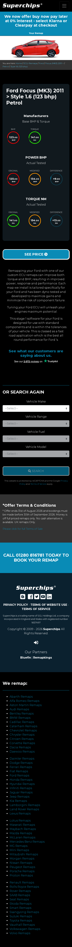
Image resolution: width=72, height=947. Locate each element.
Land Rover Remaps (24, 809)
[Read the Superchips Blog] (22, 597)
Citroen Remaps (22, 739)
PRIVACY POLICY (15, 604)
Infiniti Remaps (21, 788)
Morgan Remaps (22, 858)
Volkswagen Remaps (25, 929)
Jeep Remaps (19, 796)
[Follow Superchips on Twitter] (36, 597)
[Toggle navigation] (64, 5)
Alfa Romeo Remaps (24, 701)
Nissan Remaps (21, 862)
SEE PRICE (34, 254)
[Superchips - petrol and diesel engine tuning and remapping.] (36, 588)
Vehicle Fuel (36, 431)
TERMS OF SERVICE (36, 609)
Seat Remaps (19, 899)
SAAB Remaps (20, 895)
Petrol (6, 66)
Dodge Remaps (21, 762)
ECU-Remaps (30, 63)
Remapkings (42, 657)
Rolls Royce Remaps (24, 886)
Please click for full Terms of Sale (23, 528)
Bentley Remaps (22, 713)
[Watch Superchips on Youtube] (43, 597)
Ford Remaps (19, 775)
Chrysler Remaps (22, 734)
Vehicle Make (36, 401)
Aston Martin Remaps (26, 705)
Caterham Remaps (23, 726)
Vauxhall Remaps (22, 924)
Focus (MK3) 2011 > (54, 63)
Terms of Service (38, 484)
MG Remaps (18, 846)
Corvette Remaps (22, 743)
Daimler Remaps (22, 758)
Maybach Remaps (23, 829)
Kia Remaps (18, 801)
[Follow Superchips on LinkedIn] (49, 597)
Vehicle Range (36, 416)
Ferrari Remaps (21, 767)
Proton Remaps (21, 875)
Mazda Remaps (21, 833)
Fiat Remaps (19, 771)
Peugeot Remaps (22, 867)
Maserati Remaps (22, 824)
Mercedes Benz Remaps (27, 841)
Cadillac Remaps (22, 722)
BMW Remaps (20, 717)
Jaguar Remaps (21, 792)
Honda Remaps (21, 779)
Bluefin (25, 657)
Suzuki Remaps (21, 916)
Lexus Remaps (20, 813)
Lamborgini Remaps (25, 805)
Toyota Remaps (21, 920)
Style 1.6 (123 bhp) (19, 66)
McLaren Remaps (22, 837)
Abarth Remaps (21, 696)
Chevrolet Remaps (23, 730)
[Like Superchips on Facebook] (30, 597)
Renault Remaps (22, 882)
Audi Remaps (19, 709)
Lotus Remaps (20, 820)
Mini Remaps (19, 850)
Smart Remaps (20, 908)
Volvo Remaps (20, 933)
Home (19, 63)
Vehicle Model (36, 447)
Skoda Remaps (20, 903)
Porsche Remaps (22, 871)
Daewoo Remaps (22, 751)
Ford (41, 63)
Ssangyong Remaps (24, 912)
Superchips (52, 629)
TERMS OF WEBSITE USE (48, 604)
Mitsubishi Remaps (24, 854)
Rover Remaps (20, 891)
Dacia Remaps (20, 747)
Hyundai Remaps (22, 784)
